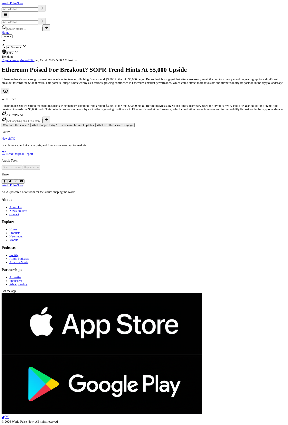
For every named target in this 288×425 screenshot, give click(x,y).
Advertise (15, 277)
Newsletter (16, 236)
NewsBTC (27, 60)
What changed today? (44, 125)
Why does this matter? (16, 125)
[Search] (46, 27)
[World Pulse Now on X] (3, 418)
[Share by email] (21, 181)
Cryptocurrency (11, 60)
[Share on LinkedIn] (16, 181)
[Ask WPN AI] (42, 8)
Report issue (31, 167)
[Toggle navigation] (5, 15)
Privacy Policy (18, 284)
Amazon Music (18, 262)
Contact (14, 214)
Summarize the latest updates (77, 125)
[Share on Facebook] (4, 181)
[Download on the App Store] (102, 353)
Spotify (13, 255)
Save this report (12, 167)
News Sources (18, 210)
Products (14, 233)
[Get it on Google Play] (102, 412)
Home (5, 32)
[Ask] (46, 120)
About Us (15, 207)
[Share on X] (10, 181)
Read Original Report (19, 153)
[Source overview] (5, 91)
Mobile (13, 240)
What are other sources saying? (115, 125)
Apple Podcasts (19, 258)
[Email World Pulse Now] (7, 418)
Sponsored (16, 280)
